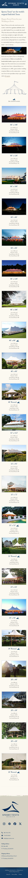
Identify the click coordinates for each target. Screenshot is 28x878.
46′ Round (12, 402)
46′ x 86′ (12, 340)
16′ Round (12, 772)
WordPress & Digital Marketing (14, 871)
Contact (20, 874)
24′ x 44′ (12, 618)
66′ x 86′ (14, 217)
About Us (8, 874)
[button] (26, 4)
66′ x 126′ (14, 155)
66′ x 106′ (14, 186)
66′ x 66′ (14, 248)
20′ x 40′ (14, 679)
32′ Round (12, 556)
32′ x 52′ (12, 525)
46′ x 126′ (14, 279)
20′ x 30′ (14, 710)
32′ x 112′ (14, 433)
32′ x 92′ (14, 464)
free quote (7, 76)
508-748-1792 (7, 833)
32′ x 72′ (14, 494)
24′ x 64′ (14, 587)
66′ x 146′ (14, 125)
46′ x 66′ (14, 371)
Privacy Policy (14, 874)
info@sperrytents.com (9, 838)
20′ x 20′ (14, 741)
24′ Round (12, 648)
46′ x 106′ (14, 309)
